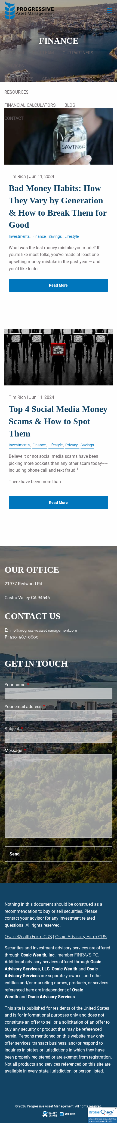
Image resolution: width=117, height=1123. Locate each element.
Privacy (71, 445)
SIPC (93, 955)
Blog (69, 105)
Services (14, 66)
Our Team (43, 52)
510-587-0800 (24, 637)
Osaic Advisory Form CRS (81, 936)
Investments (19, 236)
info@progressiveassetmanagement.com (43, 630)
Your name (35, 684)
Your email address (43, 706)
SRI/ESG (50, 79)
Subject (32, 728)
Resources (16, 92)
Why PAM (14, 52)
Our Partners (78, 52)
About (11, 39)
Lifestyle (71, 236)
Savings (55, 236)
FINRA (80, 955)
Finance (39, 236)
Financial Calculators (30, 105)
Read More (58, 285)
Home (10, 26)
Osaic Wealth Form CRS (28, 936)
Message (34, 750)
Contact (14, 118)
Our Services (18, 79)
